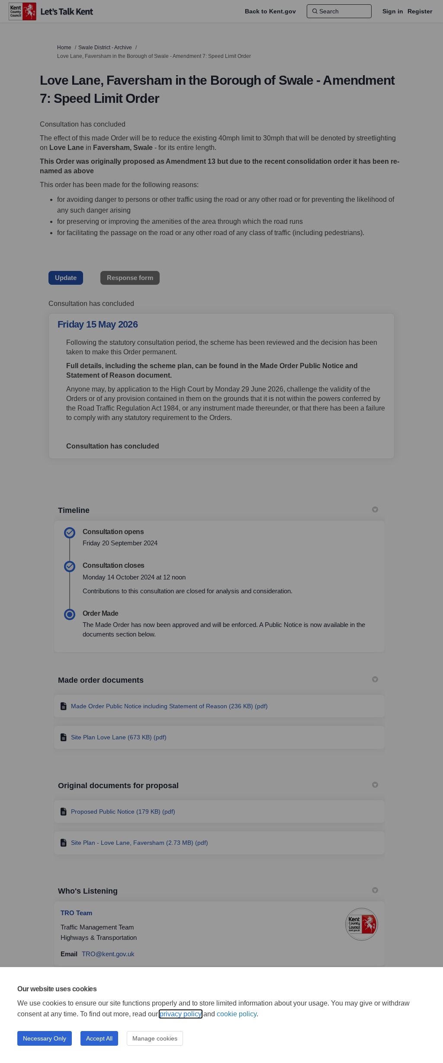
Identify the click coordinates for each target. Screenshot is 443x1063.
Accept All (99, 1038)
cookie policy (237, 1014)
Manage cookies (154, 1038)
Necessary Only (44, 1038)
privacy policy (181, 1014)
